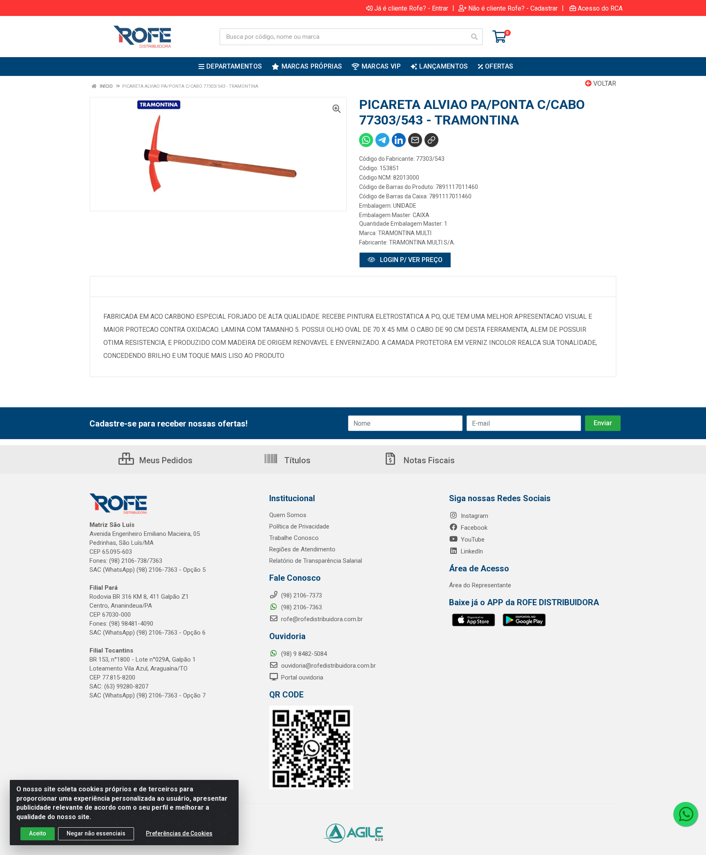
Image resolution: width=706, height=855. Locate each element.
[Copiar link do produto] (431, 140)
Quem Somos (287, 515)
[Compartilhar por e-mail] (415, 140)
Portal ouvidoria (301, 677)
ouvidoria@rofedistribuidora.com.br (327, 665)
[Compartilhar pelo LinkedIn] (399, 140)
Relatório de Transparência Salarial (315, 560)
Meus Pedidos (164, 460)
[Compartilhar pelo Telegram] (382, 140)
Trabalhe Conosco (294, 538)
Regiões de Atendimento (302, 549)
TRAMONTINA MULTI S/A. (422, 242)
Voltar (604, 83)
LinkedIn (471, 551)
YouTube (472, 539)
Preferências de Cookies (179, 833)
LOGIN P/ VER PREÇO (410, 260)
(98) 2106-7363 (300, 607)
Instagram (473, 516)
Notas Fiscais (428, 460)
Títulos (296, 460)
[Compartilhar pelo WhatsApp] (366, 140)
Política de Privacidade (299, 526)
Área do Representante (480, 585)
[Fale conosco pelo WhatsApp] (685, 814)
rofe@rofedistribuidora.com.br (321, 619)
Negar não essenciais (96, 833)
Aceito (37, 833)
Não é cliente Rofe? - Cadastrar (513, 8)
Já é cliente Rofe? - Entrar (411, 8)
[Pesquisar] (474, 36)
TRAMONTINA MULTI (404, 233)
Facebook (473, 527)
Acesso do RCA (600, 8)
